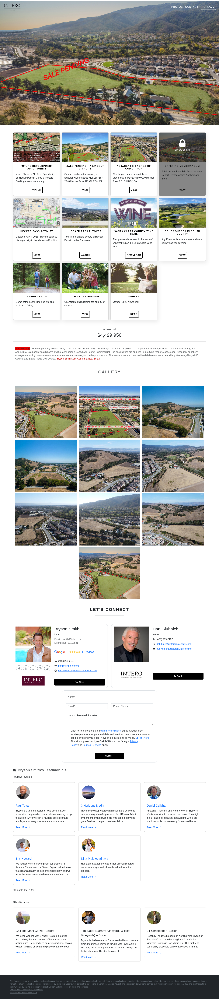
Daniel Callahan (157, 805)
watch (36, 190)
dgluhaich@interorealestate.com (174, 644)
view (85, 190)
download (134, 255)
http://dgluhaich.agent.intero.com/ (174, 649)
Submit (109, 756)
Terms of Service (92, 745)
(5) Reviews (87, 652)
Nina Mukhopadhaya (94, 858)
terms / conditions (111, 730)
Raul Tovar (22, 805)
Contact (191, 7)
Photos (177, 7)
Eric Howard (23, 858)
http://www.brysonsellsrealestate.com (77, 670)
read (133, 314)
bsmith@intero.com (68, 666)
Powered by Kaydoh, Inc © (23, 993)
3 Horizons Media (92, 805)
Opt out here (142, 738)
